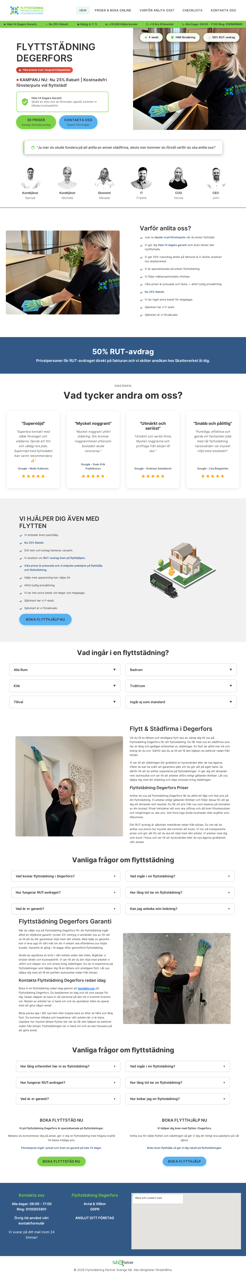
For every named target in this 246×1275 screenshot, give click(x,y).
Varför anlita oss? (157, 10)
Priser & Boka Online (113, 10)
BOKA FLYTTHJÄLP (184, 1161)
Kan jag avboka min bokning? (153, 909)
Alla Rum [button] (21, 670)
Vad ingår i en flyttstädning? (152, 876)
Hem (83, 10)
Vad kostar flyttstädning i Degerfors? (45, 876)
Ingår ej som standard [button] (147, 702)
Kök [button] (17, 686)
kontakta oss (86, 988)
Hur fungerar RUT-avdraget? (38, 892)
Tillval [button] (18, 702)
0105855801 (234, 24)
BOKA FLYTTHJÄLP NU (45, 619)
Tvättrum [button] (137, 686)
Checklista (192, 10)
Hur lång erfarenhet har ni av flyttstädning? (55, 1066)
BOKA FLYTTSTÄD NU (61, 1161)
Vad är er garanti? (30, 909)
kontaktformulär (32, 1223)
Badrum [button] (136, 670)
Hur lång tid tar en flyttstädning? (156, 892)
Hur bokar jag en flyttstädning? (155, 1099)
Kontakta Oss (223, 10)
